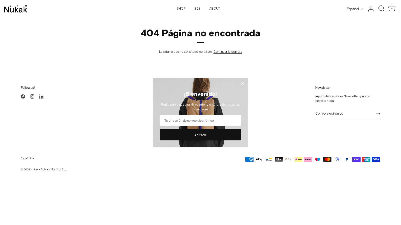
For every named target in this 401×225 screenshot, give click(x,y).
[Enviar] (378, 114)
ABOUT (214, 8)
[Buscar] (381, 8)
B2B (197, 8)
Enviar (200, 134)
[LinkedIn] (41, 96)
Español (353, 9)
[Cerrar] (242, 83)
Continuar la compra (227, 51)
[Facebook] (23, 96)
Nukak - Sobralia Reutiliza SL (48, 169)
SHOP (181, 8)
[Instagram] (32, 96)
